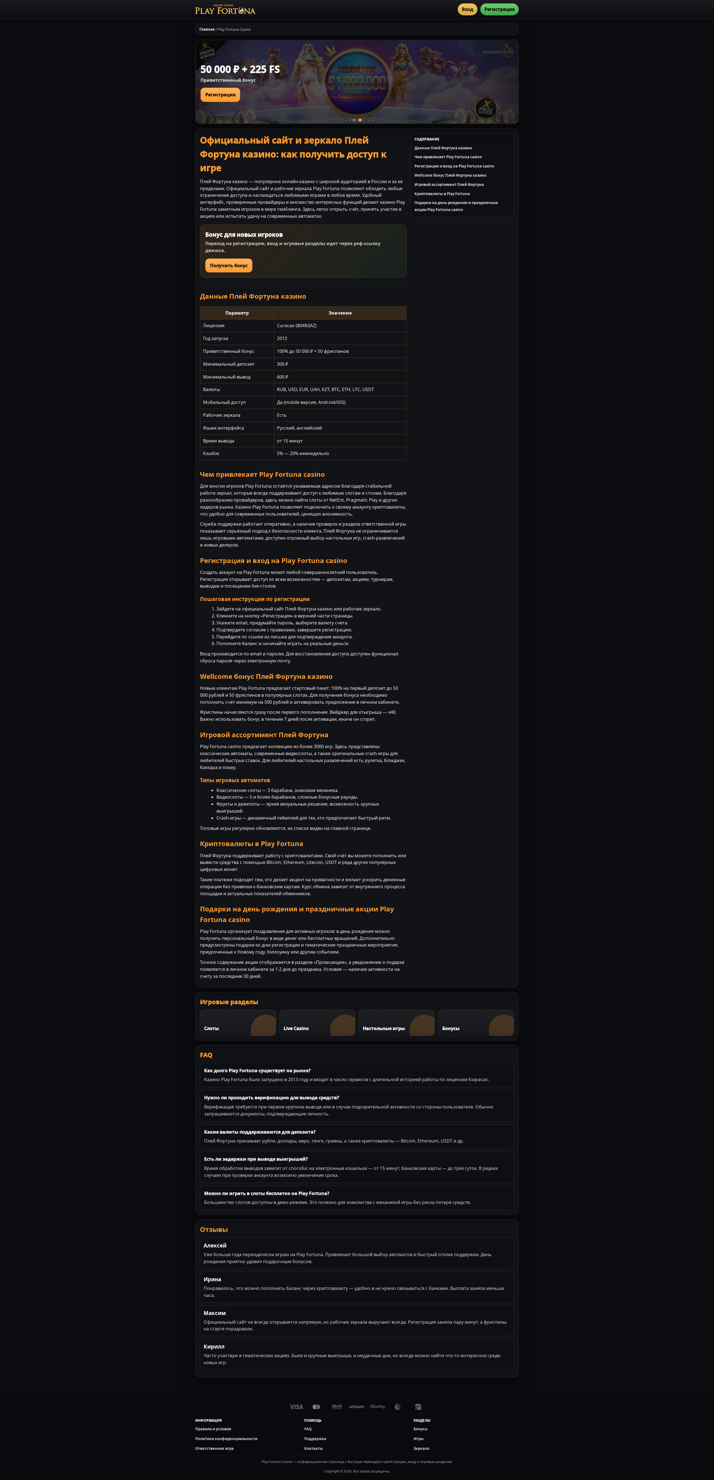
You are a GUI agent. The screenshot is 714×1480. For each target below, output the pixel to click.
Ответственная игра (214, 1448)
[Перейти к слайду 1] (354, 120)
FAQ (308, 1428)
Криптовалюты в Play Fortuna (442, 193)
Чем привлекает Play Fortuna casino (448, 156)
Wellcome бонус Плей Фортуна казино (450, 175)
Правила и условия (213, 1428)
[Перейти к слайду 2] (360, 120)
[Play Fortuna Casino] (225, 9)
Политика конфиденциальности (226, 1438)
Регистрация (499, 9)
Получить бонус (229, 265)
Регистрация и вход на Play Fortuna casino (454, 166)
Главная (207, 29)
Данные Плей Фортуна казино (443, 147)
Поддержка (315, 1438)
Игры (419, 1438)
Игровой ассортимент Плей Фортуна (449, 184)
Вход (467, 9)
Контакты (313, 1448)
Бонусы (421, 1428)
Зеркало (421, 1448)
